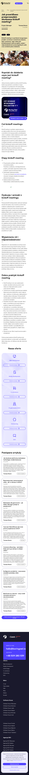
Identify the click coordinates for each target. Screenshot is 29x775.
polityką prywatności (17, 760)
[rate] (2, 29)
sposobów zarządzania (20, 174)
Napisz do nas (19, 3)
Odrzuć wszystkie (14, 767)
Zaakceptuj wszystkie (14, 764)
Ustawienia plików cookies (14, 770)
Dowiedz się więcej (13, 365)
